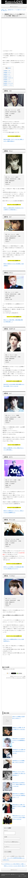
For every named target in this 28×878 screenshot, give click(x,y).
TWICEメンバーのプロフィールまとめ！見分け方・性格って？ (15, 865)
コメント (6, 830)
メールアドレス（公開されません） (11, 841)
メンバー (20, 676)
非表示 (9, 68)
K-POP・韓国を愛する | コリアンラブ (14, 874)
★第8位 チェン (7, 72)
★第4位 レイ (6, 79)
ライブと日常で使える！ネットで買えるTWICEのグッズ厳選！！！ (14, 863)
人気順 (24, 676)
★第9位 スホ (6, 70)
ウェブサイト (6, 846)
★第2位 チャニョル (8, 83)
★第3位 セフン (7, 81)
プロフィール (16, 676)
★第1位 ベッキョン (8, 85)
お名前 (5, 836)
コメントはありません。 (18, 677)
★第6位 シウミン (7, 76)
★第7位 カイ (6, 74)
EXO (12, 676)
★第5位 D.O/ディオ (8, 77)
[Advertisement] (14, 35)
